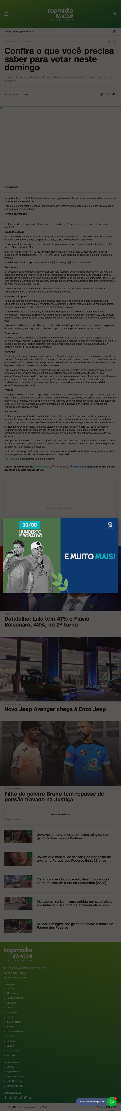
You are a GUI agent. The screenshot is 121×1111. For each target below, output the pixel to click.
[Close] (118, 518)
